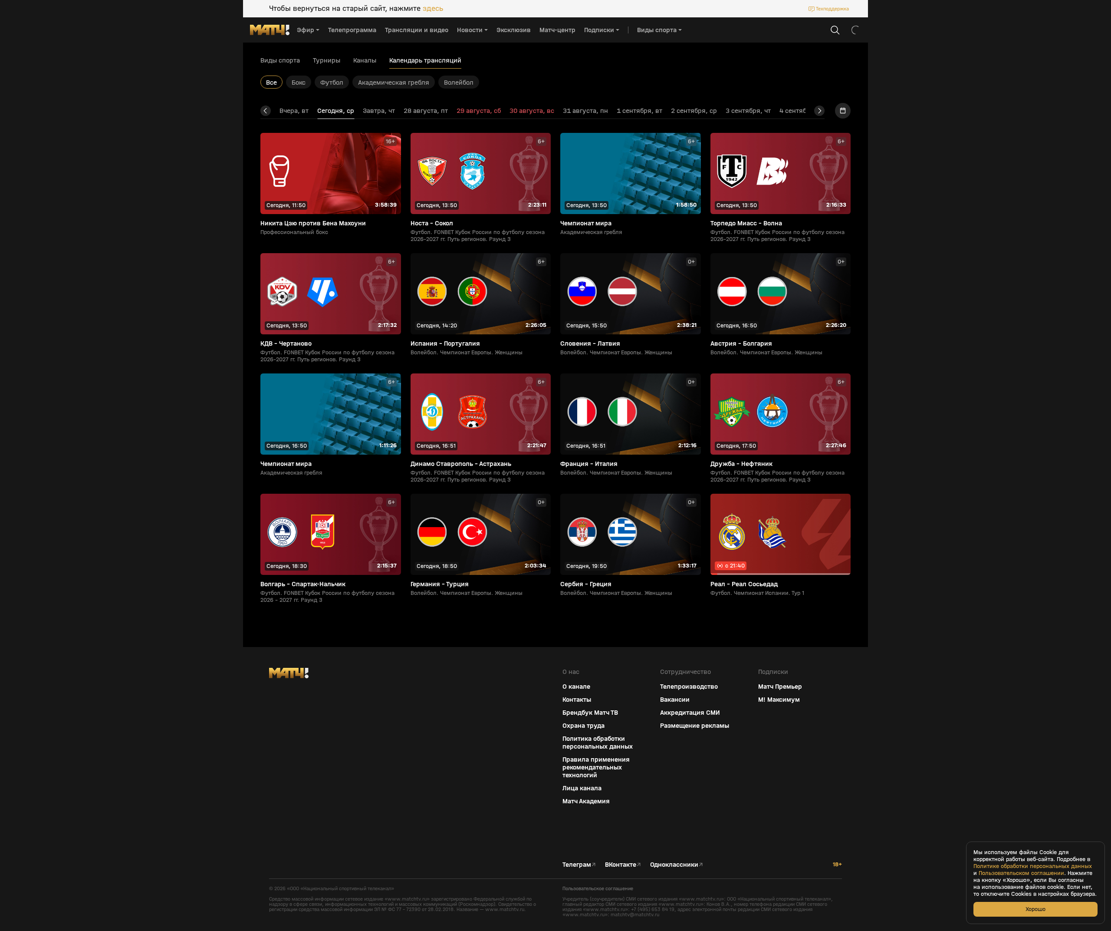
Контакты (576, 699)
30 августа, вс (531, 110)
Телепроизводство (689, 686)
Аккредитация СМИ (690, 712)
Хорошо (1035, 909)
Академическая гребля (393, 82)
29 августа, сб (479, 110)
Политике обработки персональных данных (1032, 866)
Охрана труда (583, 726)
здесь (433, 8)
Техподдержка (832, 8)
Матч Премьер (780, 686)
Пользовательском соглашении (1021, 873)
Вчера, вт (294, 110)
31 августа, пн (585, 110)
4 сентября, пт (802, 110)
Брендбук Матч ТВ (590, 712)
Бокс (299, 82)
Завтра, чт (379, 110)
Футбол (331, 82)
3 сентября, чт (748, 110)
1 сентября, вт (639, 110)
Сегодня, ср (335, 110)
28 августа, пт (426, 110)
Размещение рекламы (694, 726)
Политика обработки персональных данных (597, 742)
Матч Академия (586, 801)
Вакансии (675, 699)
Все (271, 82)
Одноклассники (674, 864)
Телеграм (576, 864)
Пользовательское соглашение (597, 888)
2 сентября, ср (694, 110)
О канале (576, 686)
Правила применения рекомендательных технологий (596, 767)
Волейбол (458, 82)
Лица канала (582, 788)
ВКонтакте (620, 864)
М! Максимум (779, 699)
